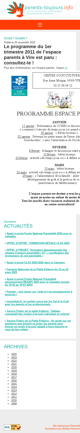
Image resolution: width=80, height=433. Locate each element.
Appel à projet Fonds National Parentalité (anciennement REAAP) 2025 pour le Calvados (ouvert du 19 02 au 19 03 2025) (37, 282)
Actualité (20, 37)
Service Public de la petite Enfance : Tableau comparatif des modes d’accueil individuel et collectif (37, 312)
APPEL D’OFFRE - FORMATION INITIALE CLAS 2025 (38, 243)
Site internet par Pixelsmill (66, 425)
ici (66, 67)
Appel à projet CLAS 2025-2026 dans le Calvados (36, 262)
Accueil (8, 37)
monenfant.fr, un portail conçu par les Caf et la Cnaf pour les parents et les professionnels (37, 303)
